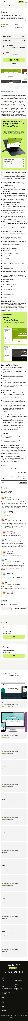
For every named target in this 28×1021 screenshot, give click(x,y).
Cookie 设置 (19, 1015)
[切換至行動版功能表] (25, 2)
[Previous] (11, 87)
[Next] (17, 87)
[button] (13, 978)
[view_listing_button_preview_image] (11, 76)
